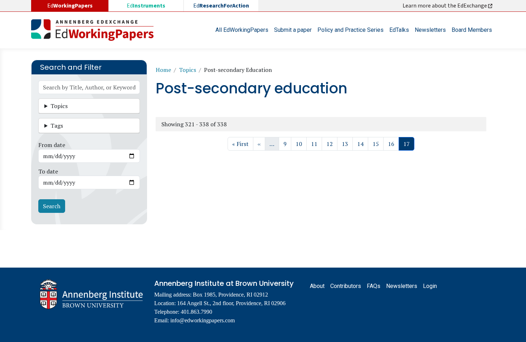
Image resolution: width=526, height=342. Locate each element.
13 (347, 144)
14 (362, 144)
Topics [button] (59, 106)
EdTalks (399, 29)
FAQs (373, 286)
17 (408, 144)
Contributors (345, 286)
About (317, 286)
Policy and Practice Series (350, 29)
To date (48, 171)
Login (430, 286)
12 (331, 144)
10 (301, 144)
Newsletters (430, 29)
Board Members (472, 29)
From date (51, 145)
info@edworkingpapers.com (202, 320)
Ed (146, 6)
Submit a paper (293, 29)
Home (163, 70)
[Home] (95, 30)
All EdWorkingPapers (241, 29)
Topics (187, 70)
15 (378, 144)
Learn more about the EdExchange (445, 6)
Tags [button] (56, 126)
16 (393, 144)
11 (316, 144)
